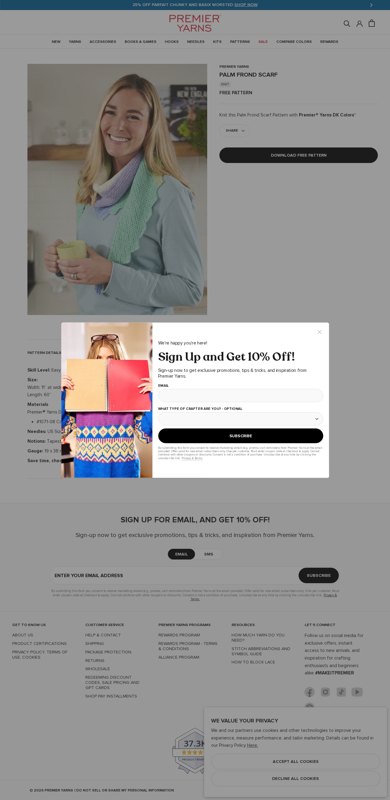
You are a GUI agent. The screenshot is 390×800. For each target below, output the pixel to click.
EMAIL (163, 385)
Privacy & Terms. (191, 458)
